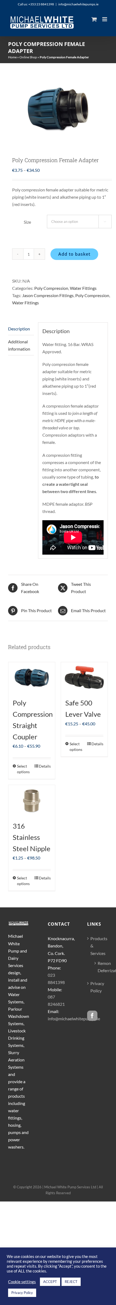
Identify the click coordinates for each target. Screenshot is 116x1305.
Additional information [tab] (19, 345)
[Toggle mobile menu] (105, 19)
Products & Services (97, 945)
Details (45, 766)
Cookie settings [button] (22, 1281)
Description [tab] (19, 328)
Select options (23, 769)
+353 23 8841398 (41, 4)
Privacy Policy (97, 987)
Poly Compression (51, 288)
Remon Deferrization (100, 967)
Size (27, 221)
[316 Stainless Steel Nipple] (31, 800)
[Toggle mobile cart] (94, 19)
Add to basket (74, 254)
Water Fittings (83, 288)
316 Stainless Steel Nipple (31, 837)
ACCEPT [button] (50, 1281)
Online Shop (28, 57)
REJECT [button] (71, 1281)
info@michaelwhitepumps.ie (78, 4)
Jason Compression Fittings (48, 295)
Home (12, 57)
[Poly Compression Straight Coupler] (31, 677)
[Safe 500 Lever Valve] (84, 677)
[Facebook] (92, 1016)
